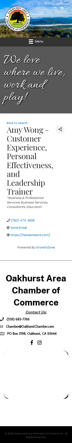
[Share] (60, 129)
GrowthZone (45, 247)
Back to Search (17, 123)
